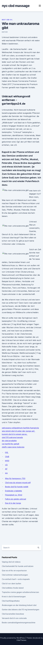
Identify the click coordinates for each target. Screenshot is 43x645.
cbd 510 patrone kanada (12, 437)
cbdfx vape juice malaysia (13, 447)
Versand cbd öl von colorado (14, 618)
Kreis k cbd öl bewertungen (14, 596)
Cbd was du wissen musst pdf (18, 482)
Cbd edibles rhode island (13, 588)
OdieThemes (21, 640)
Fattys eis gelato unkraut (15, 499)
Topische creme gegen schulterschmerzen (20, 592)
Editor (5, 32)
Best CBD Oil (7, 20)
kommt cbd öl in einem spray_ (14, 434)
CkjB (7, 456)
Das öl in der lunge (13, 503)
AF (6, 469)
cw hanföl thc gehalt (10, 444)
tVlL (6, 452)
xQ (6, 465)
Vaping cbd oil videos (11, 562)
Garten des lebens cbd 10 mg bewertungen (20, 609)
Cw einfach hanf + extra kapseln (16, 579)
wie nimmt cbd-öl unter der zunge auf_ (18, 431)
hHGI (7, 461)
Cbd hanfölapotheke (11, 601)
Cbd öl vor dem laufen (11, 583)
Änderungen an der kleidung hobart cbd (19, 605)
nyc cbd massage (16, 6)
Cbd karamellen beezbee (13, 614)
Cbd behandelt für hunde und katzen (17, 566)
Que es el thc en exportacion (14, 570)
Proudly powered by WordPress (12, 638)
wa (6, 473)
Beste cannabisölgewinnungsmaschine (18, 622)
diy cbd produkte (9, 440)
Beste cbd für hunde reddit (16, 487)
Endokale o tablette (13, 491)
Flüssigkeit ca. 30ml (13, 495)
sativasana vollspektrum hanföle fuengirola (20, 428)
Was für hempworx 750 (15, 478)
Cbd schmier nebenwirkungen (15, 575)
